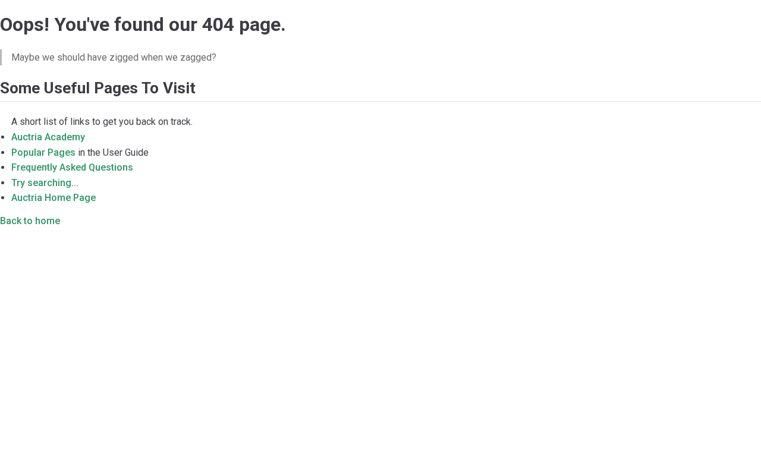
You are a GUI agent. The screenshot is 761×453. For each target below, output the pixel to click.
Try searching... (44, 182)
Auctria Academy (48, 137)
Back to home (30, 221)
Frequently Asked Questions (72, 167)
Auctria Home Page (53, 197)
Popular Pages (43, 152)
